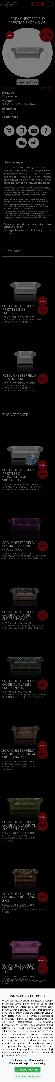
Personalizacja (20, 1063)
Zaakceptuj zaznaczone (27, 1076)
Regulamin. (23, 1055)
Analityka (37, 1060)
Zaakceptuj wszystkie (27, 1069)
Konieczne (20, 1060)
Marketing (40, 1063)
